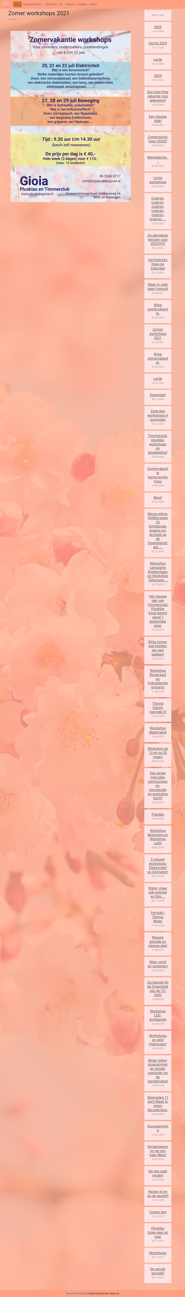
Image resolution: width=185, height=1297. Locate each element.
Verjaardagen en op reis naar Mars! (157, 1151)
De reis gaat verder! (157, 1173)
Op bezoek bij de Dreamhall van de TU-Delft (157, 988)
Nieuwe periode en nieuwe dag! (157, 941)
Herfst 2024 (158, 43)
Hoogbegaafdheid (32, 4)
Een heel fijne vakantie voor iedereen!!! (157, 96)
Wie (61, 4)
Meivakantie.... (157, 159)
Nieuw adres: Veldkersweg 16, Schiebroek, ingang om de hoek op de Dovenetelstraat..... (158, 530)
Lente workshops (157, 180)
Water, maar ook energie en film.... (157, 892)
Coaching (82, 4)
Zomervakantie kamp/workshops (157, 475)
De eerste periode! (157, 1271)
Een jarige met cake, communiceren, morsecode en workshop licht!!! (158, 785)
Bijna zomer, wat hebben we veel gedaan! (157, 648)
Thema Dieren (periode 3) (157, 707)
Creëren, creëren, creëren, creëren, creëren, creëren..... (158, 208)
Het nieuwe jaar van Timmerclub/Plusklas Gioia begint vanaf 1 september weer (158, 611)
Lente (157, 59)
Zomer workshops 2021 (157, 333)
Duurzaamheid (157, 1128)
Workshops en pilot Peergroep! (157, 1040)
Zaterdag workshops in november (157, 415)
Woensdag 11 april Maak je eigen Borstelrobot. (157, 1103)
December (158, 395)
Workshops (51, 4)
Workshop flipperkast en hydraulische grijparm (158, 679)
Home (17, 4)
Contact (93, 4)
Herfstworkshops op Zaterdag (157, 264)
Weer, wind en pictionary (158, 964)
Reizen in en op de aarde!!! (157, 1194)
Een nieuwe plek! (158, 119)
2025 (158, 27)
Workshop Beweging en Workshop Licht (158, 837)
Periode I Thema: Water (158, 917)
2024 (158, 76)
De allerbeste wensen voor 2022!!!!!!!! (158, 239)
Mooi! (157, 498)
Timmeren (70, 4)
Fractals (158, 814)
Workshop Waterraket (157, 730)
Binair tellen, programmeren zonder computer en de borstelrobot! (158, 1070)
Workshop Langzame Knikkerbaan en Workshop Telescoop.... (158, 571)
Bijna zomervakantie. (158, 309)
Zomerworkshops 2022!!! (158, 139)
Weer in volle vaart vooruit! (157, 286)
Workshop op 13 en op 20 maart (158, 753)
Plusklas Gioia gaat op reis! (158, 1232)
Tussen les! (157, 1212)
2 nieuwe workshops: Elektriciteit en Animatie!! (157, 865)
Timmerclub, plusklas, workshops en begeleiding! (158, 444)
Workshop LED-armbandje (157, 1015)
